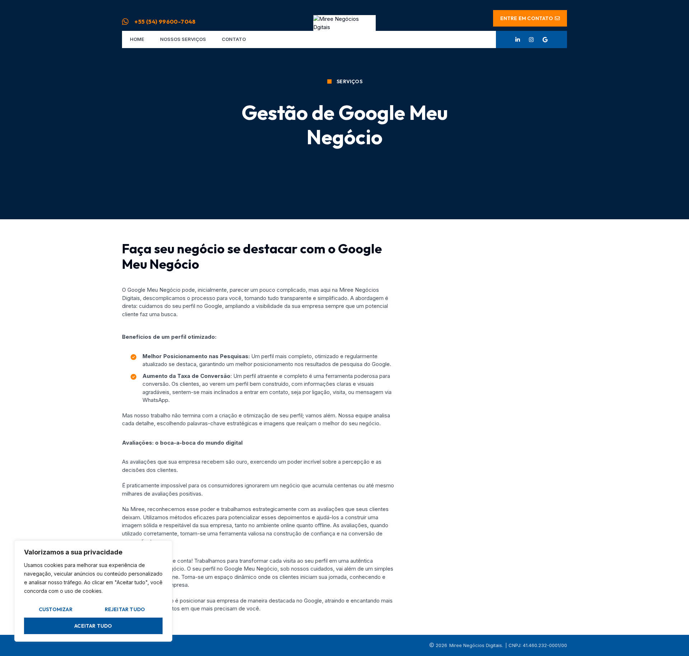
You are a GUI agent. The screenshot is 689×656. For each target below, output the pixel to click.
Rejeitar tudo (125, 609)
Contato (234, 39)
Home (137, 39)
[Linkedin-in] (517, 39)
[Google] (545, 39)
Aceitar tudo (93, 626)
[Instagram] (531, 39)
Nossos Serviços (183, 39)
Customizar (55, 609)
